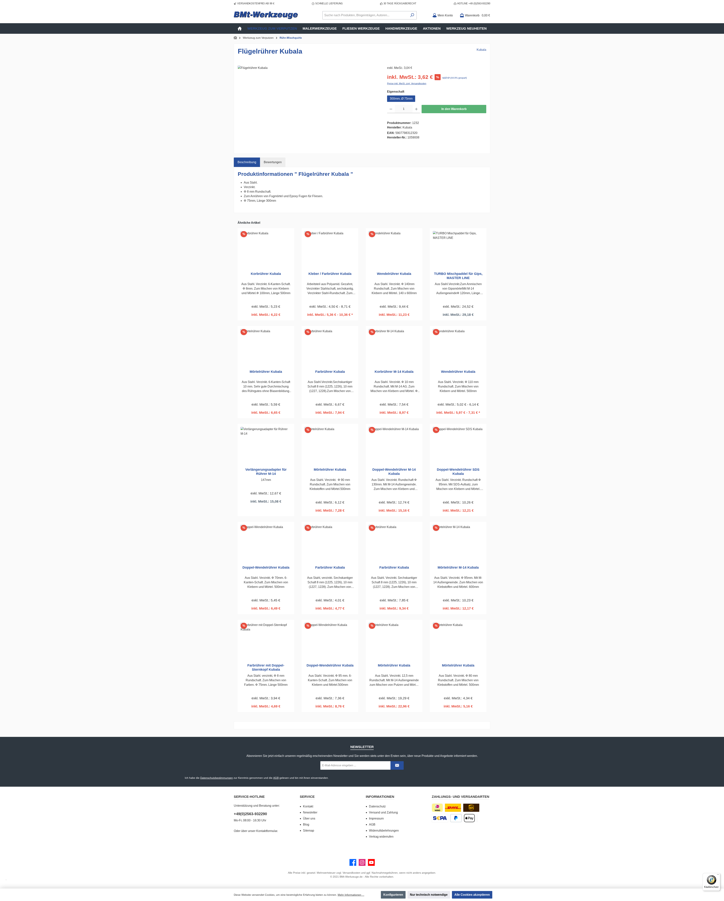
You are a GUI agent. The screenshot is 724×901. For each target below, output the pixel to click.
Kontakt (308, 806)
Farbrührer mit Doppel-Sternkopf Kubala (265, 667)
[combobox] (365, 15)
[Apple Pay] (469, 818)
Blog (306, 824)
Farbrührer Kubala (330, 372)
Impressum (376, 818)
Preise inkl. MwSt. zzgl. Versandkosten (406, 83)
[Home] (240, 28)
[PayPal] (456, 818)
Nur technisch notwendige (429, 894)
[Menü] (718, 875)
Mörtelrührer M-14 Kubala (458, 567)
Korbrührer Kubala (266, 274)
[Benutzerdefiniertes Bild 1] (453, 807)
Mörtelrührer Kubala (266, 372)
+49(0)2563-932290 (250, 814)
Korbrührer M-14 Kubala (394, 372)
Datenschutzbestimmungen (216, 777)
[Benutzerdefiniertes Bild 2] (471, 807)
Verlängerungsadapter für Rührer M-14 (266, 472)
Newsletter (310, 812)
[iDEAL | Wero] (437, 807)
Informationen (380, 797)
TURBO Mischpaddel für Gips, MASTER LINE (458, 276)
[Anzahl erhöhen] (416, 109)
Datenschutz (377, 806)
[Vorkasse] (440, 818)
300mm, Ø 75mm (401, 98)
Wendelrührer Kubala (394, 274)
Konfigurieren (393, 894)
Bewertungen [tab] (273, 162)
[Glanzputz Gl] (308, 106)
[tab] (247, 162)
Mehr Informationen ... (351, 894)
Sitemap (308, 830)
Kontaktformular (266, 831)
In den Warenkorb (454, 109)
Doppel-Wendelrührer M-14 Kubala (394, 472)
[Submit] (397, 765)
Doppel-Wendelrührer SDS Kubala (458, 472)
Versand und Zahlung (383, 812)
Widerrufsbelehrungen (384, 830)
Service (307, 797)
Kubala (481, 49)
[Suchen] (412, 15)
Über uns (309, 818)
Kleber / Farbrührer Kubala (329, 274)
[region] (308, 106)
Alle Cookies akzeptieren (472, 894)
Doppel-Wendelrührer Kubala (265, 567)
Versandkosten (351, 872)
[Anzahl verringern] (391, 109)
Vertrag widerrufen (381, 836)
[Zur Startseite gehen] (266, 15)
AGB (276, 777)
